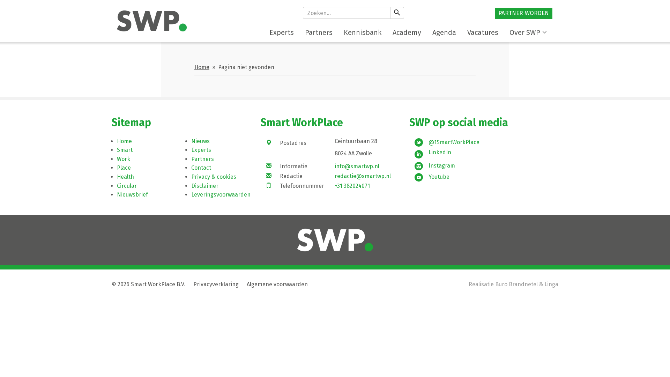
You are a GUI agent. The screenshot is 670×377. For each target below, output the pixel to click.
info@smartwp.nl (357, 166)
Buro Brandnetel (516, 284)
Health (125, 176)
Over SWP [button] (524, 32)
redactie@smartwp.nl (363, 176)
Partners (202, 159)
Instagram (442, 165)
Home (201, 67)
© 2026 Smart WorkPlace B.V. (148, 284)
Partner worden (523, 13)
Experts (201, 150)
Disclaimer (204, 186)
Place (124, 167)
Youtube (439, 176)
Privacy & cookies (213, 176)
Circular (127, 186)
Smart (125, 150)
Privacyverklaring (216, 284)
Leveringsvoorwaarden (221, 194)
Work (123, 159)
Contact (201, 167)
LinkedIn (440, 152)
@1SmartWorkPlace (454, 142)
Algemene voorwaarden (277, 284)
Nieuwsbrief (132, 194)
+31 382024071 (352, 186)
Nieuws (200, 141)
